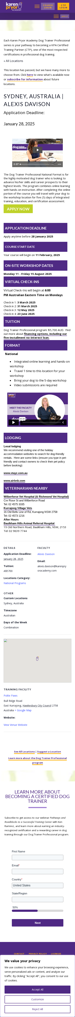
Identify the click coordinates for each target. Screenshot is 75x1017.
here (30, 74)
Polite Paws (10, 695)
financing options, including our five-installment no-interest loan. (35, 335)
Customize (37, 999)
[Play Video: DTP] (37, 150)
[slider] (37, 164)
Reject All (37, 1009)
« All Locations (13, 61)
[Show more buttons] (59, 164)
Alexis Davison (46, 554)
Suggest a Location (49, 751)
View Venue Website (15, 725)
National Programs (15, 583)
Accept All (37, 989)
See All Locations (24, 751)
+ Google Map (23, 710)
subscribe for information (25, 79)
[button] (37, 6)
